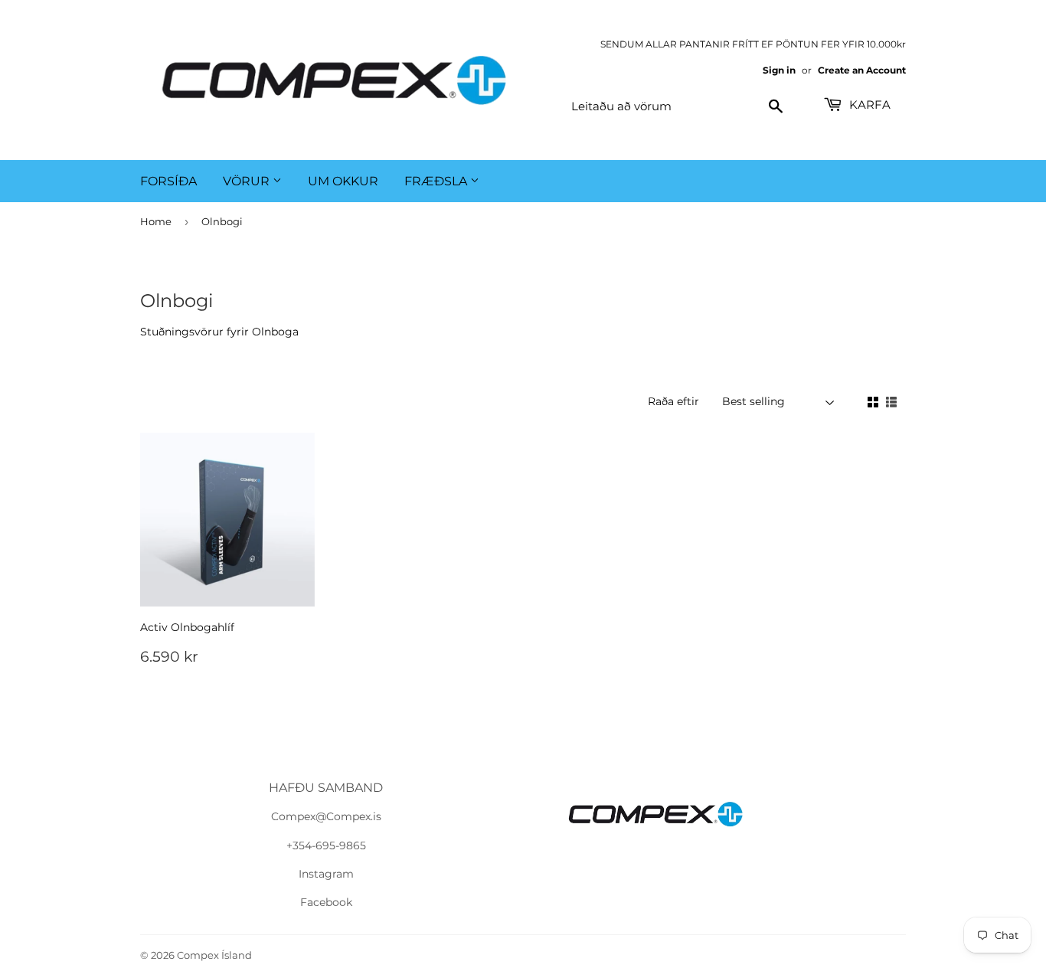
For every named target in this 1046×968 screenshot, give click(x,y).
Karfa (868, 104)
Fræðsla (437, 181)
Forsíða (168, 181)
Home (156, 221)
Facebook (326, 902)
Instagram (326, 874)
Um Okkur (343, 181)
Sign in (779, 70)
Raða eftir (673, 401)
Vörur (248, 181)
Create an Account (862, 70)
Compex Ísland (214, 955)
